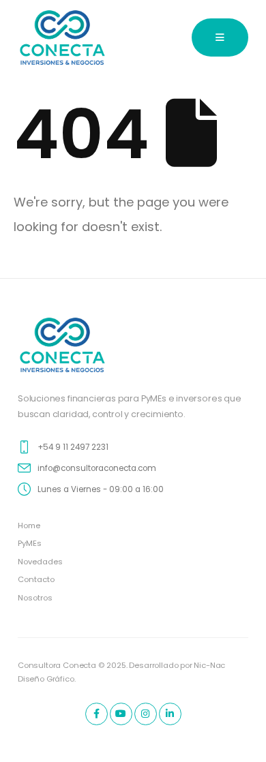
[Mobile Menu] (220, 37)
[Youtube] (121, 714)
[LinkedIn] (170, 714)
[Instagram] (145, 714)
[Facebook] (96, 714)
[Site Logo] (62, 37)
